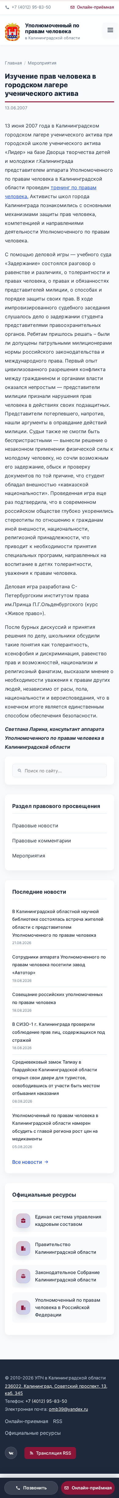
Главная (13, 62)
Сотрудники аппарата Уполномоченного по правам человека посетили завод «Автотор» (59, 964)
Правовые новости (35, 825)
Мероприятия (42, 62)
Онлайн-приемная (26, 1421)
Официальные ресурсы (33, 1433)
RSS (57, 1421)
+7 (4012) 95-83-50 (46, 1401)
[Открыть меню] (110, 30)
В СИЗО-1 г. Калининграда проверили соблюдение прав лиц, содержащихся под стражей (58, 1032)
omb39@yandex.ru (68, 1409)
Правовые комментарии (41, 840)
